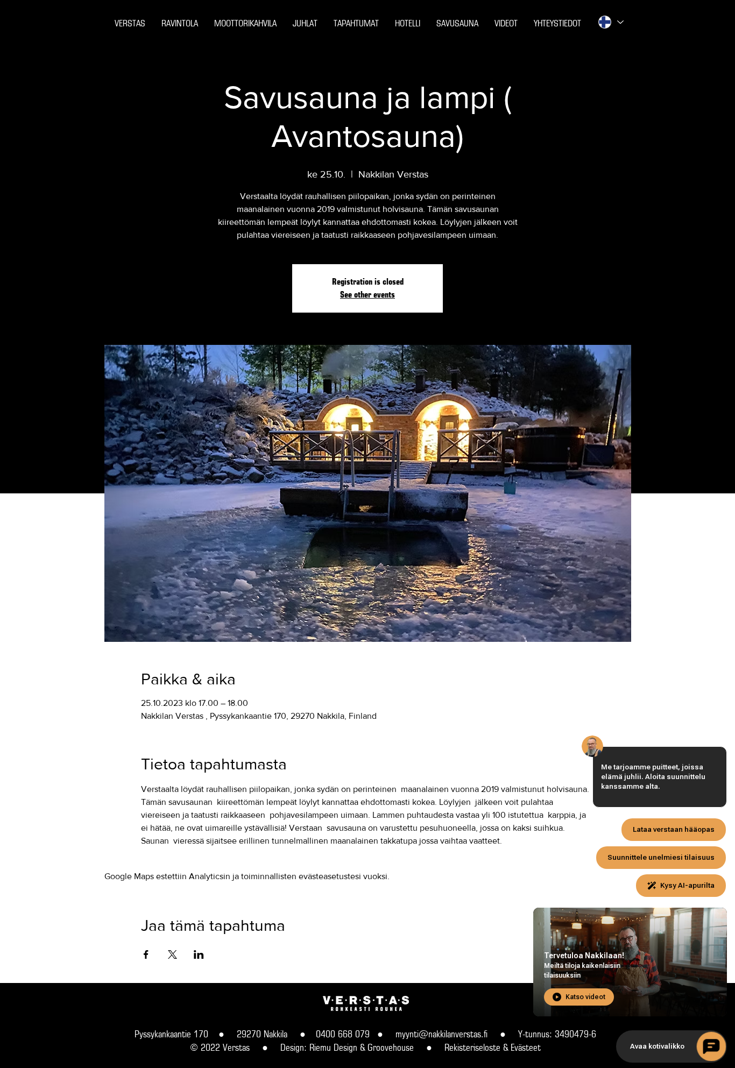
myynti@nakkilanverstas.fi (441, 1033)
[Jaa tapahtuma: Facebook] (146, 954)
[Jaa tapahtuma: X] (172, 954)
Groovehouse (390, 1047)
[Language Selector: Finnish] (610, 22)
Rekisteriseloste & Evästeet (492, 1047)
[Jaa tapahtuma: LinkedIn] (199, 954)
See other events (367, 294)
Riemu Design (333, 1047)
